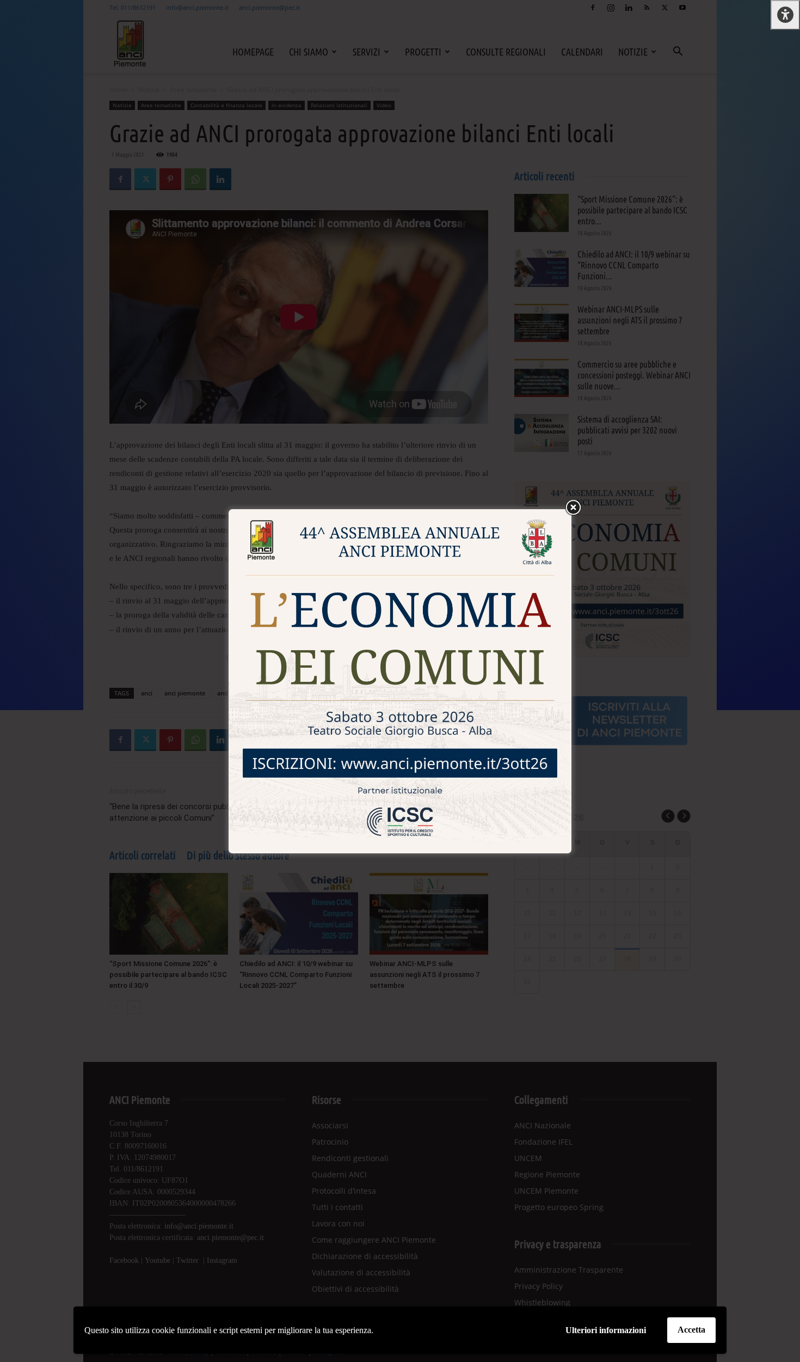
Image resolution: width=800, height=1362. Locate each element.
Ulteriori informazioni (605, 1330)
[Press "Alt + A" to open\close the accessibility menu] (785, 15)
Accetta (691, 1329)
